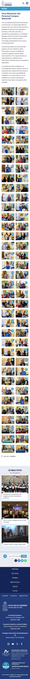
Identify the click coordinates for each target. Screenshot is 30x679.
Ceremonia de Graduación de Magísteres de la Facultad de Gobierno (12, 496)
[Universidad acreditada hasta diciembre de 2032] (15, 654)
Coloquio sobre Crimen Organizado (14, 544)
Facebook (19, 560)
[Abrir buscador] (23, 3)
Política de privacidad (15, 676)
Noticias (15, 573)
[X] (17, 644)
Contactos (14, 596)
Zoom (3, 88)
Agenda (15, 578)
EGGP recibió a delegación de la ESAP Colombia (14, 521)
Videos (15, 586)
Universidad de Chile (22, 674)
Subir (5, 556)
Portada (15, 569)
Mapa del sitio (23, 596)
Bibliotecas (15, 582)
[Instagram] (8, 644)
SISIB (12, 674)
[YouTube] (13, 644)
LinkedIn (22, 560)
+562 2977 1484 (15, 619)
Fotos (4, 9)
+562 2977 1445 (15, 628)
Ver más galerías (15, 473)
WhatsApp (25, 560)
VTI (15, 674)
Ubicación (5, 596)
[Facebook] (22, 644)
